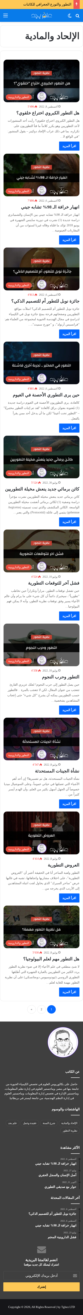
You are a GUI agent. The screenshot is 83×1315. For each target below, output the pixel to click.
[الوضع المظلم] (70, 17)
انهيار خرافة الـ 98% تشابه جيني (50, 206)
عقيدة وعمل (30, 1123)
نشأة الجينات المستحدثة (57, 770)
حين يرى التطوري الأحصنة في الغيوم (46, 394)
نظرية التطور (70, 1130)
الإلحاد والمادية (69, 1123)
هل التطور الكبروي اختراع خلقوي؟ (47, 112)
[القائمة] (5, 17)
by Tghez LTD (66, 1307)
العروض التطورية (63, 865)
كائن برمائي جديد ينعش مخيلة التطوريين (42, 488)
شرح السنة (49, 1123)
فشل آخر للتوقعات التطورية (53, 583)
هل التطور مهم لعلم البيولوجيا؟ (51, 958)
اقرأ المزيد (69, 146)
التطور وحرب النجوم (60, 676)
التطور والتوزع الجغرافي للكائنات (47, 4)
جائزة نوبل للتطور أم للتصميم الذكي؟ (45, 301)
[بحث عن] (77, 17)
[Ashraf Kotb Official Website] (41, 15)
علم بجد (12, 1123)
